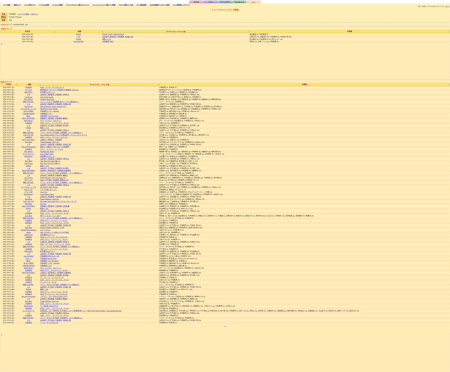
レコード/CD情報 (23, 14)
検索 (6, 5)
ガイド (17, 5)
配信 (141, 5)
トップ (181, 5)
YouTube (159, 5)
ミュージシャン (103, 5)
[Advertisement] (70, 62)
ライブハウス (77, 5)
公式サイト (34, 14)
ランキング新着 (57, 5)
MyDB (196, 2)
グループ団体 (126, 5)
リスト (30, 5)
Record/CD (225, 2)
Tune (210, 2)
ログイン (447, 6)
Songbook (239, 2)
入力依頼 (44, 5)
